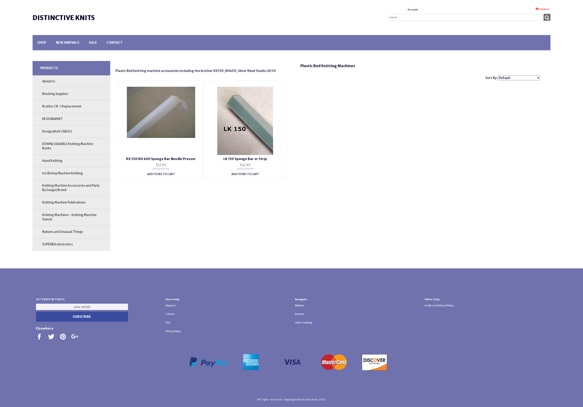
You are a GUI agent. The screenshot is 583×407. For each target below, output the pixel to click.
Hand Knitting (52, 161)
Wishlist (299, 305)
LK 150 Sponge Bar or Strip (245, 159)
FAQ (168, 322)
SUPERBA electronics (57, 244)
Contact (115, 43)
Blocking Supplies (55, 94)
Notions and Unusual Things (62, 232)
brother (207, 71)
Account (413, 9)
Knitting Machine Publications (64, 202)
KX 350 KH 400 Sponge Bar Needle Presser (161, 159)
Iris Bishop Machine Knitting (62, 173)
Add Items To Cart (161, 174)
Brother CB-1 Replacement (61, 106)
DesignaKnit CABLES (57, 131)
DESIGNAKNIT (52, 119)
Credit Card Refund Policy (438, 305)
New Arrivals (67, 43)
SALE (93, 43)
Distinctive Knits (64, 18)
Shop (41, 43)
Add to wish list (161, 168)
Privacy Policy (173, 331)
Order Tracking (303, 322)
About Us (48, 81)
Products (49, 68)
